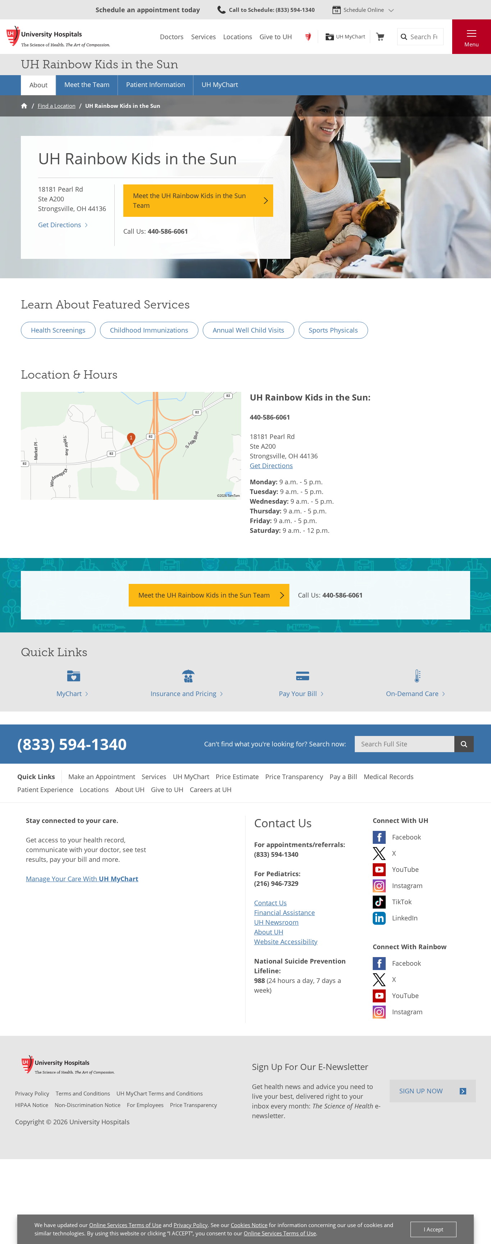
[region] (131, 446)
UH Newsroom (276, 922)
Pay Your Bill (298, 693)
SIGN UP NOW (421, 1091)
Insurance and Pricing (183, 693)
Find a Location (56, 105)
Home (24, 106)
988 (259, 980)
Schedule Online (364, 9)
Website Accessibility (285, 941)
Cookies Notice (249, 1225)
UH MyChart (350, 36)
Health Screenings (58, 330)
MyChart (69, 693)
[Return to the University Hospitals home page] (58, 36)
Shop (380, 36)
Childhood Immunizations (149, 330)
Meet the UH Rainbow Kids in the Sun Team (189, 200)
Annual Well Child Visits (248, 330)
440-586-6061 (168, 231)
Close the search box (448, 36)
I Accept (433, 1229)
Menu (471, 44)
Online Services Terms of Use (125, 1225)
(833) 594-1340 (72, 743)
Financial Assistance (284, 912)
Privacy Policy (191, 1225)
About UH (268, 932)
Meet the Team (87, 84)
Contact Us (270, 902)
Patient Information (155, 84)
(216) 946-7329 (276, 883)
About (38, 85)
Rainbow (308, 36)
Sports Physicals (333, 330)
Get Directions (59, 224)
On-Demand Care (412, 693)
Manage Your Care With (82, 878)
